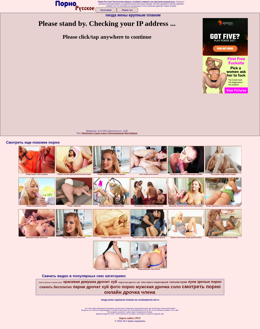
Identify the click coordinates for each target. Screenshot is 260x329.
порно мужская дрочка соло (151, 286)
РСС (138, 318)
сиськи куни (178, 282)
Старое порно (100, 133)
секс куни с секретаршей (154, 282)
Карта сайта (126, 318)
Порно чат (127, 10)
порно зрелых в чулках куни (50, 282)
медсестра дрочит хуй (129, 282)
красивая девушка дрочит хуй (90, 282)
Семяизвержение (115, 133)
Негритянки (87, 133)
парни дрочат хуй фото (97, 287)
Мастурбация (131, 133)
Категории (106, 10)
